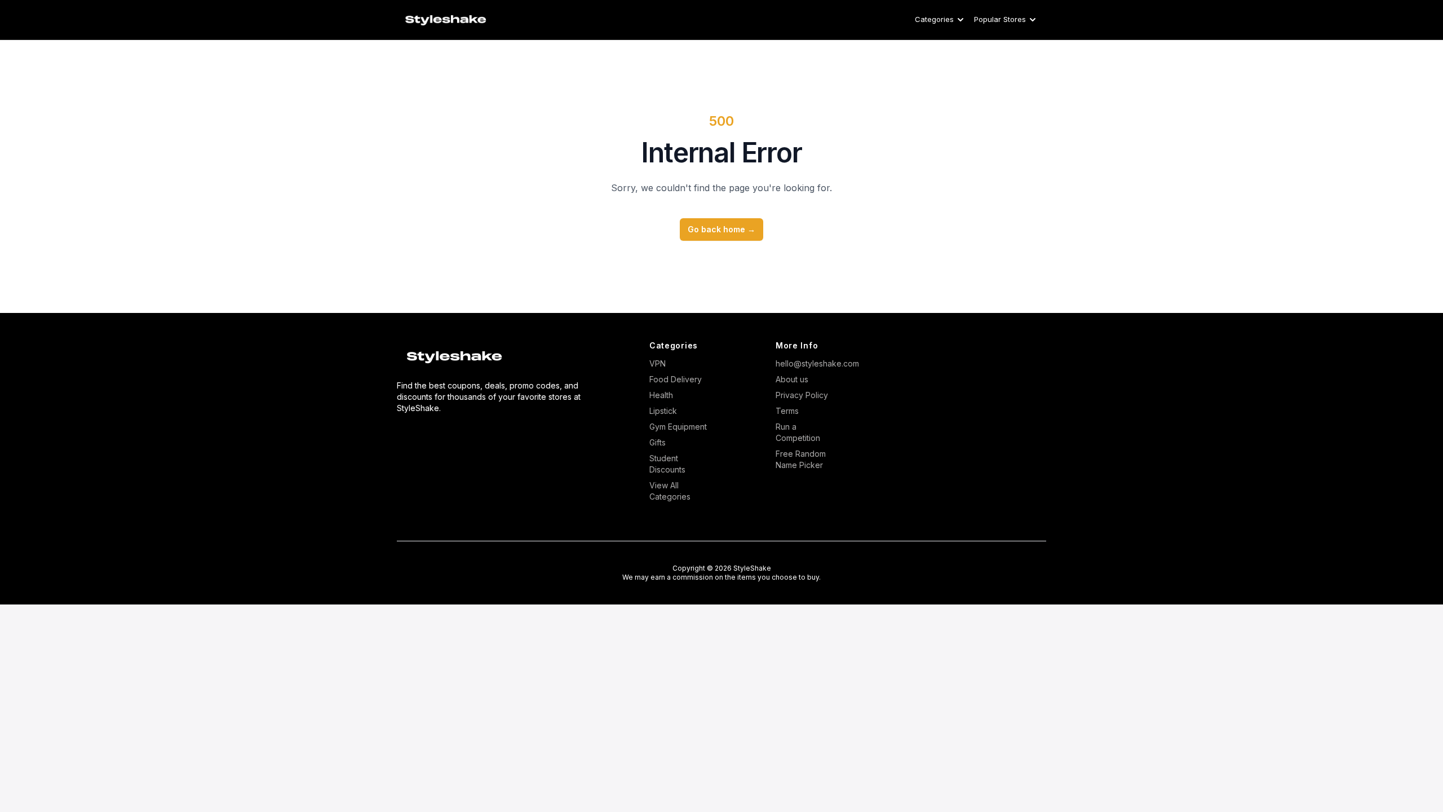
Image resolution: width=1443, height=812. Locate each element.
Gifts (657, 442)
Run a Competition (798, 432)
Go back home (721, 229)
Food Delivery (675, 379)
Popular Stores (1000, 19)
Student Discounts (667, 463)
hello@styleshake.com (807, 363)
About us (792, 379)
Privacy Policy (802, 395)
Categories (934, 19)
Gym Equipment (678, 426)
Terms (787, 411)
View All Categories (669, 490)
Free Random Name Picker (801, 459)
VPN (657, 363)
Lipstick (663, 411)
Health (661, 395)
